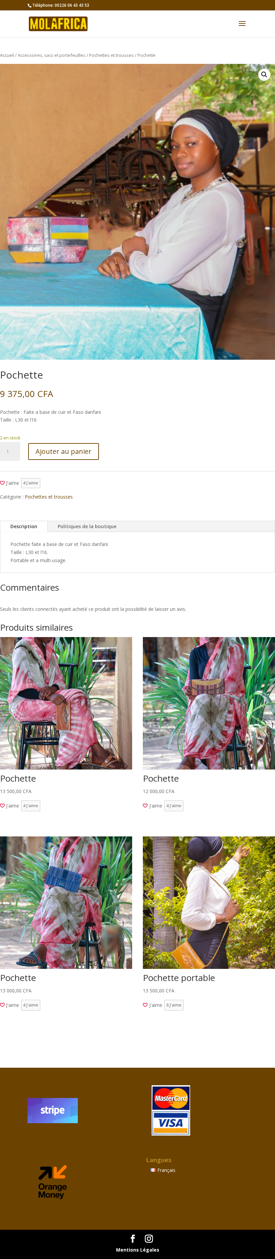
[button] (264, 75)
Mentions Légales (137, 1250)
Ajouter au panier (64, 451)
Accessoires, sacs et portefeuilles (52, 55)
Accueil (7, 55)
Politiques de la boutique (87, 526)
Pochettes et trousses (111, 55)
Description (23, 526)
